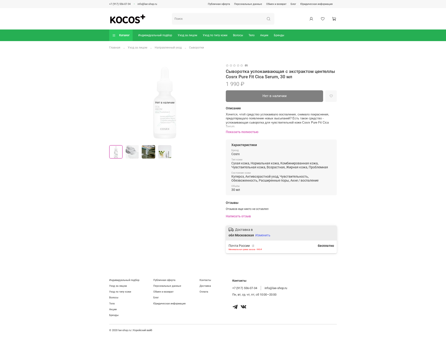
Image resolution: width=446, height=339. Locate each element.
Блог (293, 4)
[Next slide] (214, 102)
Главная (114, 47)
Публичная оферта (219, 4)
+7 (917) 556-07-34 (120, 4)
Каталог (124, 35)
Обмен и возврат (276, 4)
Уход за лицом (187, 35)
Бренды (279, 35)
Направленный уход (168, 47)
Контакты (205, 280)
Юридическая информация (316, 4)
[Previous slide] (115, 102)
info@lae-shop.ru (147, 4)
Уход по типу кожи (215, 35)
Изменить (262, 235)
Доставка (205, 285)
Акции (264, 35)
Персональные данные (248, 4)
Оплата (204, 291)
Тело (252, 35)
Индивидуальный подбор (155, 35)
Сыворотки (196, 47)
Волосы (238, 35)
